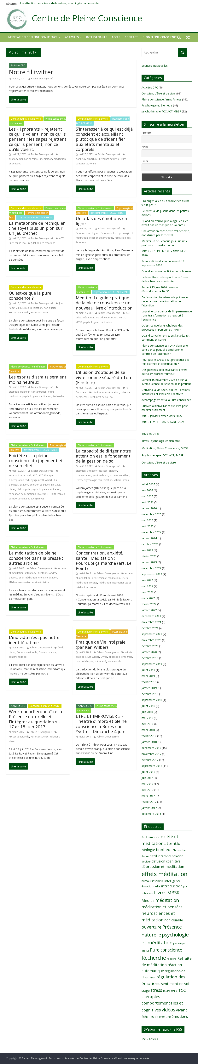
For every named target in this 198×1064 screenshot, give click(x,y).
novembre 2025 (151, 514)
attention (14, 391)
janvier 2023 (149, 562)
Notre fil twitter (31, 72)
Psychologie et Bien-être (157, 105)
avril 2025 (148, 526)
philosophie (23, 489)
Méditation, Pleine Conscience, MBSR (165, 448)
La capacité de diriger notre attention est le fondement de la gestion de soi (103, 456)
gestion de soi (100, 475)
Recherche (58, 396)
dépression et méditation (23, 577)
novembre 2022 (151, 568)
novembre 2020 (151, 640)
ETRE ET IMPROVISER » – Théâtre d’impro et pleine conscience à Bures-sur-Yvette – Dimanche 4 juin (101, 723)
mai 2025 (147, 520)
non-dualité (50, 308)
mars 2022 (148, 598)
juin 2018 (147, 712)
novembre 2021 (151, 622)
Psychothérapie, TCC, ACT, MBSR (163, 455)
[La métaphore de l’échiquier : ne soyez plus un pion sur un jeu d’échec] (18, 268)
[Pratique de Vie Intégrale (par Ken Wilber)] (85, 686)
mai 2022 (147, 586)
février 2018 (149, 736)
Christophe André (46, 573)
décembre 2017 (151, 748)
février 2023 (149, 556)
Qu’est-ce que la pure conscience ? (30, 295)
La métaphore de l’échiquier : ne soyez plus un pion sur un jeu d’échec (37, 228)
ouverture (92, 159)
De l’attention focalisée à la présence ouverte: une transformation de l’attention (165, 301)
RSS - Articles (150, 1039)
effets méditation (85, 317)
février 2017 (149, 802)
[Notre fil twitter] (18, 99)
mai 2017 (147, 784)
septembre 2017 (152, 766)
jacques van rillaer (120, 475)
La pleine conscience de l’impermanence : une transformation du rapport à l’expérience (167, 315)
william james (121, 480)
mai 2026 (147, 496)
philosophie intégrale (120, 656)
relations (55, 736)
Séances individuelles (155, 65)
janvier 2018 (149, 742)
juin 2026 (147, 490)
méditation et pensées (162, 906)
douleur (146, 861)
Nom (145, 147)
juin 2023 (147, 550)
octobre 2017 (150, 760)
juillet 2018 (148, 706)
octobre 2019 (150, 658)
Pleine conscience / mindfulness (95, 208)
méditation (46, 159)
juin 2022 (147, 580)
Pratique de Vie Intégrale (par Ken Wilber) (100, 644)
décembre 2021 (151, 616)
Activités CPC (18, 65)
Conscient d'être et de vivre (26, 118)
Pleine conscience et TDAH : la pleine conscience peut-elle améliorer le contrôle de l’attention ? (165, 350)
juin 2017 (147, 778)
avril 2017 (148, 790)
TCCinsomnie (170, 990)
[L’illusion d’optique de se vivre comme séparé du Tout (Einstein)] (85, 422)
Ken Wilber (93, 656)
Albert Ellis (51, 480)
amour (153, 837)
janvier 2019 (149, 688)
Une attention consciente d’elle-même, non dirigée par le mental (59, 3)
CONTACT (131, 37)
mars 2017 (148, 796)
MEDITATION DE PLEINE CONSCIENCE (32, 37)
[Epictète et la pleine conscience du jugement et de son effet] (18, 528)
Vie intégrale (114, 661)
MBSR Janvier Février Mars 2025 (162, 416)
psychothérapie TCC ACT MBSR (35, 217)
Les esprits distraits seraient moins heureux (37, 379)
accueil (27, 475)
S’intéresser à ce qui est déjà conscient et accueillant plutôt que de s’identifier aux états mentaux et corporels (104, 139)
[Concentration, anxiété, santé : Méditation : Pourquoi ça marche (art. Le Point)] (85, 612)
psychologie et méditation (97, 322)
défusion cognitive (29, 159)
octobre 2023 (150, 544)
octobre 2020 (150, 646)
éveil (60, 647)
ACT (61, 238)
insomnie (158, 881)
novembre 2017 (151, 754)
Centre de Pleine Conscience (87, 18)
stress (92, 587)
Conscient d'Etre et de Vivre (159, 462)
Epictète (55, 484)
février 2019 (149, 682)
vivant (93, 163)
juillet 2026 (148, 484)
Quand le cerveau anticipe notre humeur (167, 271)
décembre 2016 (151, 814)
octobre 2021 (150, 628)
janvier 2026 (149, 508)
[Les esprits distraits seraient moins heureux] (18, 426)
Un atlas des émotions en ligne (101, 220)
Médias (13, 582)
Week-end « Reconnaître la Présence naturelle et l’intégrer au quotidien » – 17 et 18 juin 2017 (35, 719)
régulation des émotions (41, 243)
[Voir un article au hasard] (187, 37)
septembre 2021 (152, 634)
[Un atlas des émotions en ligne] (85, 267)
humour (146, 881)
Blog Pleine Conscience (160, 37)
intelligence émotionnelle (101, 233)
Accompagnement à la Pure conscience (166, 400)
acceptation (15, 475)
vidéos (168, 1010)
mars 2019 (148, 676)
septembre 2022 (152, 574)
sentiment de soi (99, 397)
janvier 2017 (149, 808)
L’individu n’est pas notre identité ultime (34, 639)
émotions (81, 233)
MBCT (122, 317)
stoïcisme (42, 494)
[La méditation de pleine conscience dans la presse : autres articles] (18, 607)
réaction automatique (101, 237)
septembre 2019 (152, 664)
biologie (148, 849)
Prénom (147, 132)
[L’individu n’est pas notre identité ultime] (18, 682)
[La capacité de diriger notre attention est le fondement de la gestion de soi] (85, 505)
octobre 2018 (150, 694)
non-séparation (110, 392)
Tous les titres (150, 433)
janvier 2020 (149, 652)
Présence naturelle (109, 159)
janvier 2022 (149, 610)
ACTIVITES (72, 37)
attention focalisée (97, 470)
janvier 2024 (149, 538)
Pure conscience (18, 243)
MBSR (79, 322)
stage (146, 990)
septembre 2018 (152, 700)
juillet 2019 (148, 670)
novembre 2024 (151, 532)
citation (13, 159)
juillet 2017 (148, 772)
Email (145, 161)
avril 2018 (148, 724)
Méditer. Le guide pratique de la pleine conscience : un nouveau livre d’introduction (104, 303)
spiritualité (100, 661)
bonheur (80, 159)
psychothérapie (84, 661)
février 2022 (149, 604)
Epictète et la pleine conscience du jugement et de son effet (36, 460)
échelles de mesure (156, 1016)
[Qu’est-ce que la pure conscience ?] (18, 337)
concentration (39, 391)
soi (111, 397)
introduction (103, 317)
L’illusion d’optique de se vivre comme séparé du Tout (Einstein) (104, 377)
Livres (25, 308)
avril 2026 (148, 502)
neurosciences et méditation (34, 582)
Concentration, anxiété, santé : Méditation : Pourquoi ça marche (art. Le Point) (103, 560)
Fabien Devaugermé (42, 78)
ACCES (116, 37)
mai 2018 (147, 718)
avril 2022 (148, 592)
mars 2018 (148, 730)
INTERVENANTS (96, 37)
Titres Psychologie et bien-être (161, 441)
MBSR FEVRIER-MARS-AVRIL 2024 (163, 422)
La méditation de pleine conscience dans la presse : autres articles (36, 558)
